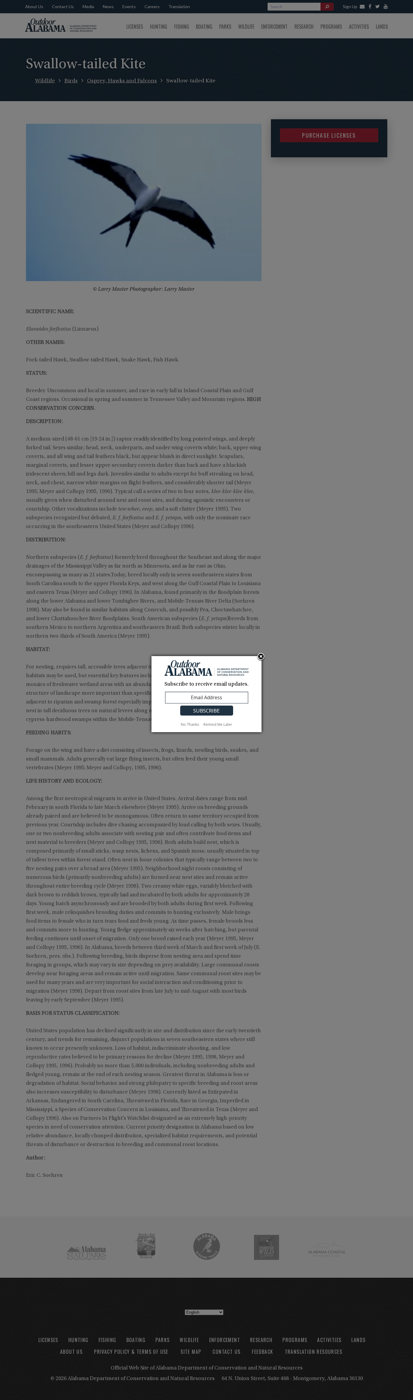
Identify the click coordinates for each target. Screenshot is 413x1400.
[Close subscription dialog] (260, 657)
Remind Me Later (217, 724)
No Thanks (190, 724)
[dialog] (206, 694)
